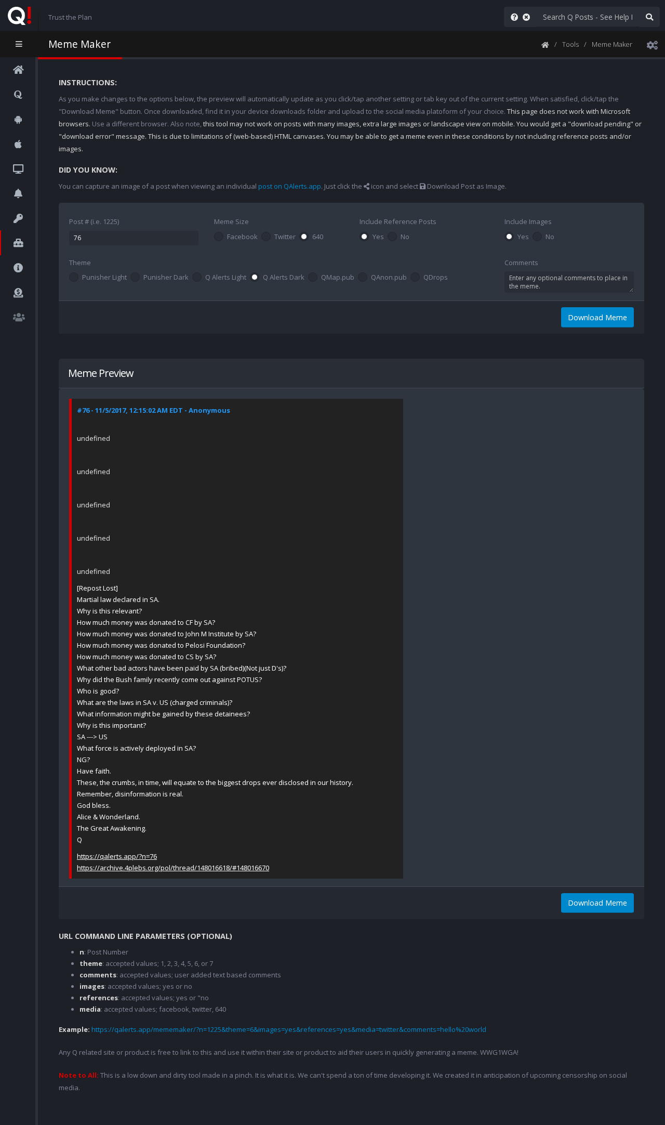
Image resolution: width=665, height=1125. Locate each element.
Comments (521, 262)
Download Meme (597, 317)
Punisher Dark (166, 277)
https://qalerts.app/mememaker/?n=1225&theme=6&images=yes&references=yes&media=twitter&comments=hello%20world (288, 1029)
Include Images (528, 221)
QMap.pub (337, 277)
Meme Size (231, 221)
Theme (80, 262)
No (405, 237)
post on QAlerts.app (289, 186)
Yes (378, 237)
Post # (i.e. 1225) (94, 221)
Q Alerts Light (225, 277)
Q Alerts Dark (283, 277)
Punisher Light (104, 277)
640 (317, 237)
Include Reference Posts (398, 221)
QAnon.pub (389, 277)
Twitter (285, 237)
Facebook (242, 237)
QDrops (435, 277)
